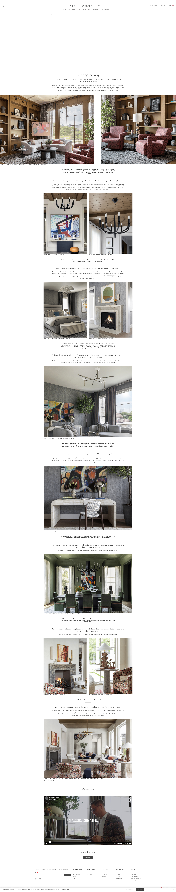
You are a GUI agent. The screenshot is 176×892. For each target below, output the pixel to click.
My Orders (118, 876)
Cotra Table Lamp (48, 531)
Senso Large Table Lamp (94, 694)
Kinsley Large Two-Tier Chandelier (51, 338)
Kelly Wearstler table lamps (115, 713)
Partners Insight (119, 878)
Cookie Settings (134, 880)
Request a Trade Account (121, 872)
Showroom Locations (91, 872)
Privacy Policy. (66, 889)
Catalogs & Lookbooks (91, 874)
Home (36, 14)
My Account (118, 874)
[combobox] (11, 7)
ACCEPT (140, 889)
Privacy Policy (133, 874)
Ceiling (64, 9)
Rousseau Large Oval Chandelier (51, 613)
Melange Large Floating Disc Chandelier (53, 438)
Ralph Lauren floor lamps (81, 715)
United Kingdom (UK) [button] (167, 887)
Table (73, 9)
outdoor (83, 9)
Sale (112, 9)
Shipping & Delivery (77, 874)
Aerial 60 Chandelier (21, 164)
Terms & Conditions (134, 872)
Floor (78, 9)
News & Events (104, 876)
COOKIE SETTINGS (130, 889)
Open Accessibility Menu (136, 878)
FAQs (74, 878)
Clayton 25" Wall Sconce (49, 694)
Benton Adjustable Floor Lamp (96, 778)
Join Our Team (104, 874)
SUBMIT (67, 875)
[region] (88, 890)
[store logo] (85, 5)
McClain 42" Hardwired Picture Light (9, 164)
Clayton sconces (98, 713)
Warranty (75, 880)
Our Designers (95, 9)
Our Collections (105, 9)
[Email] (53, 875)
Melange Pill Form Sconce (95, 338)
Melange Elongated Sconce (65, 613)
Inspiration (41, 14)
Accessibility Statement (135, 876)
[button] (173, 6)
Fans (89, 9)
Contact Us (75, 872)
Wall (69, 9)
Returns (74, 876)
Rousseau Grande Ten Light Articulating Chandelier (66, 778)
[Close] (173, 889)
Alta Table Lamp (30, 164)
